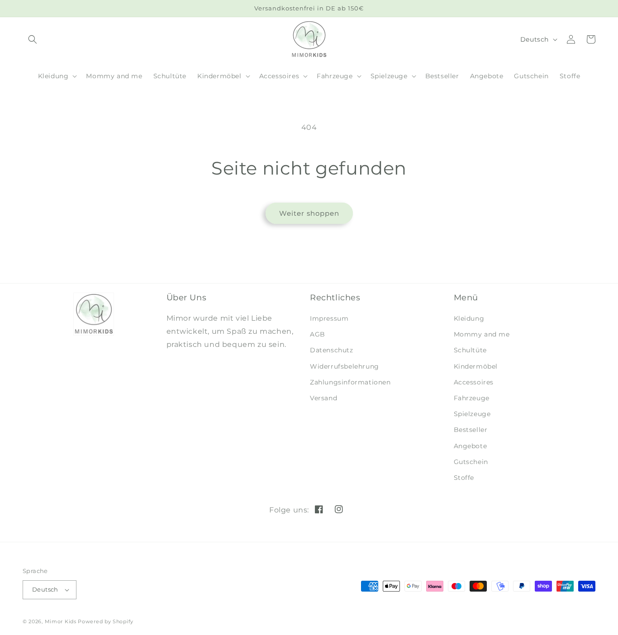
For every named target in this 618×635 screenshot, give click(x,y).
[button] (57, 75)
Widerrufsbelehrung (344, 366)
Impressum (329, 318)
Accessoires (474, 382)
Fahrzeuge (472, 398)
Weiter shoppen (309, 213)
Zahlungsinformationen (350, 382)
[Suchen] (33, 39)
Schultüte (470, 350)
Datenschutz (331, 350)
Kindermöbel (476, 366)
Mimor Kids (60, 621)
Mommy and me (482, 334)
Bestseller (471, 430)
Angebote (470, 446)
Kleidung (469, 318)
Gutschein (471, 462)
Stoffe (464, 478)
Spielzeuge (472, 414)
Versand (323, 398)
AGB (317, 334)
